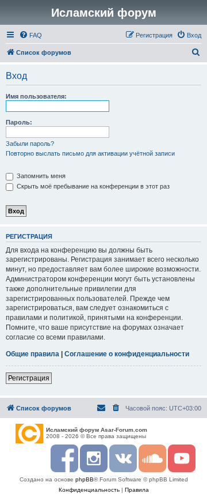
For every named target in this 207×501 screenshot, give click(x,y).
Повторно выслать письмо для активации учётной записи (90, 153)
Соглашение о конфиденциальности (126, 354)
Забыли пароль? (30, 143)
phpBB (84, 479)
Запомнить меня (40, 175)
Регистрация (28, 378)
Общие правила (32, 354)
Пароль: (19, 122)
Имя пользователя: (36, 96)
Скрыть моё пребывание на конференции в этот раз (92, 186)
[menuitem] (30, 35)
